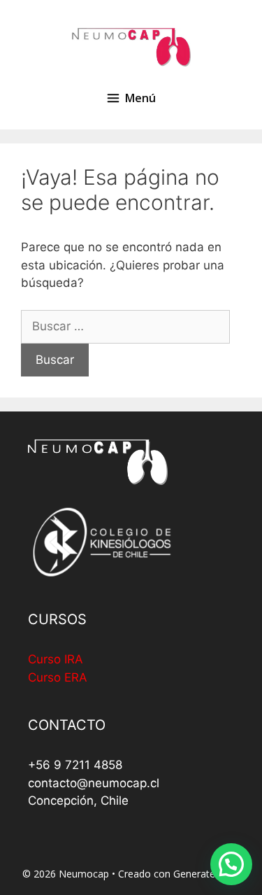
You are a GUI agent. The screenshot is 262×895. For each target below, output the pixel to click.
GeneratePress (206, 873)
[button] (231, 864)
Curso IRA (55, 659)
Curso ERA (57, 677)
